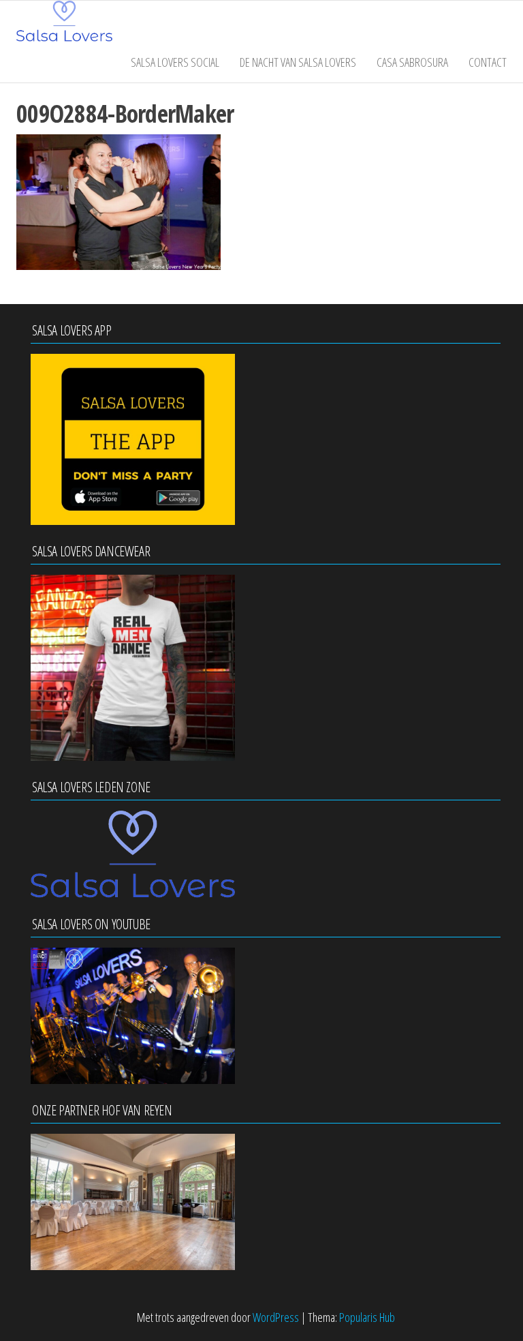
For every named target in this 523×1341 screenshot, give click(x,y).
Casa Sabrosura (412, 62)
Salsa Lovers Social (175, 62)
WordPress (276, 1317)
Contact (488, 62)
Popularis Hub (367, 1317)
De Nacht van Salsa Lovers (298, 62)
